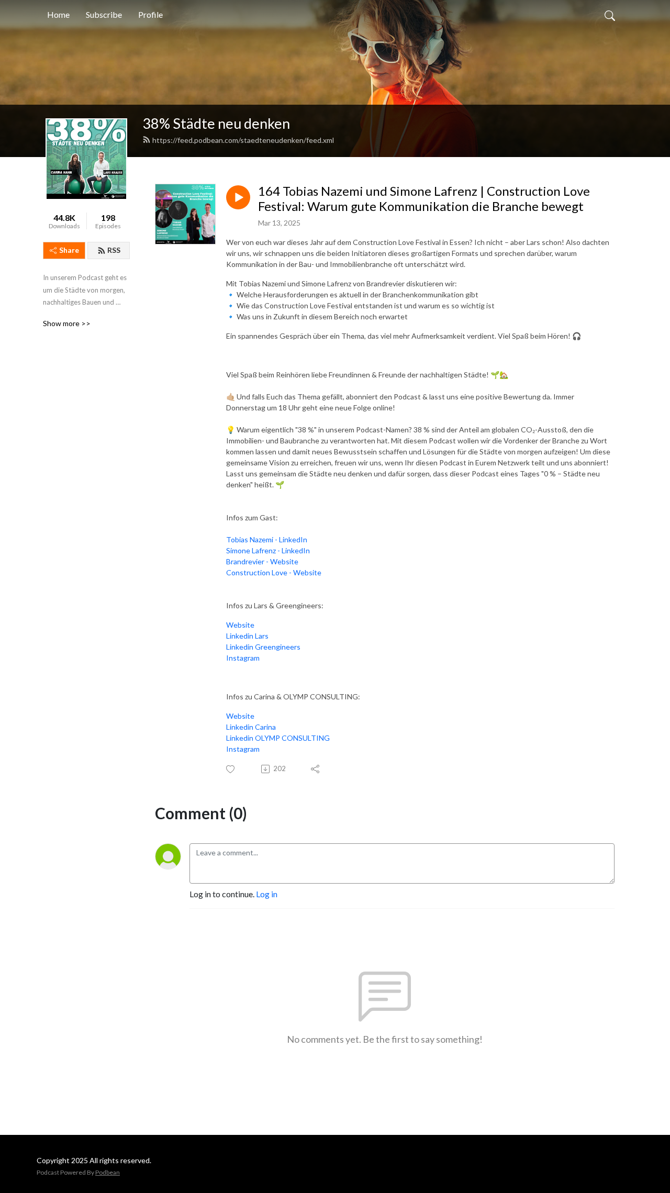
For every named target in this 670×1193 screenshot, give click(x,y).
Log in (266, 894)
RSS (113, 250)
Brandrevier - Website (262, 561)
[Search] (609, 14)
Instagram (243, 657)
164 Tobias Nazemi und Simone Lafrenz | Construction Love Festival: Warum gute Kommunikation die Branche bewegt (424, 199)
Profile (150, 14)
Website (240, 624)
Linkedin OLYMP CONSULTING (278, 737)
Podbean (107, 1172)
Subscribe (104, 14)
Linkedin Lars (247, 635)
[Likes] (231, 769)
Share (69, 250)
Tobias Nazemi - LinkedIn (266, 539)
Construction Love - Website (273, 572)
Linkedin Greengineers (263, 646)
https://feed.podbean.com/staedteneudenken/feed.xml (243, 140)
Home (58, 14)
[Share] (316, 769)
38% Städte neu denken (216, 123)
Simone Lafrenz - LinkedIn (268, 550)
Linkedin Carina (251, 726)
